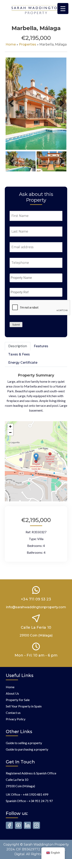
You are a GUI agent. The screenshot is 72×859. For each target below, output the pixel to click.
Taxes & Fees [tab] (19, 354)
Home (11, 44)
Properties (27, 44)
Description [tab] (17, 346)
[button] (36, 457)
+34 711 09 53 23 (36, 599)
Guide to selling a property (24, 743)
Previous (12, 107)
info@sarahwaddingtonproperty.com (36, 607)
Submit (16, 324)
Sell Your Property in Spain (24, 706)
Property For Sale (18, 700)
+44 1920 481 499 (35, 794)
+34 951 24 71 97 (41, 801)
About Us (12, 693)
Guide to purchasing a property (27, 749)
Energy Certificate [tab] (22, 362)
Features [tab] (41, 346)
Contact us (13, 712)
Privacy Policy (15, 719)
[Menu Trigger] (62, 8)
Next (61, 107)
